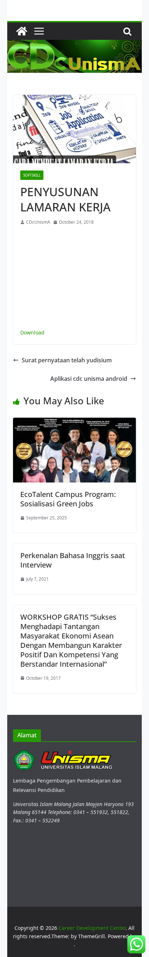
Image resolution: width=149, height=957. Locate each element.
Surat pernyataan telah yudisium (67, 360)
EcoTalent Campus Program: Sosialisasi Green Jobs (68, 499)
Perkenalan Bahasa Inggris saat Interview (72, 560)
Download (32, 332)
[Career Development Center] (21, 31)
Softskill (32, 175)
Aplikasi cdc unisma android (88, 379)
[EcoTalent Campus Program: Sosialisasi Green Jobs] (74, 422)
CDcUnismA (38, 222)
